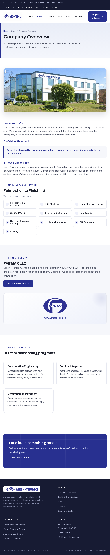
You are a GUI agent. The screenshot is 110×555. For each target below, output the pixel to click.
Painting (12, 231)
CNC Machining (50, 204)
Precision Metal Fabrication (15, 204)
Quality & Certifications (68, 497)
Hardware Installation (53, 222)
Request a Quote (97, 16)
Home (30, 16)
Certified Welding (16, 213)
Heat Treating (84, 213)
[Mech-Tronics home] (12, 16)
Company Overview (67, 492)
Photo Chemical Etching (89, 204)
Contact (79, 16)
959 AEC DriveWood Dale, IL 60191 (67, 526)
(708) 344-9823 (49, 7)
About (41, 16)
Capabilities (55, 16)
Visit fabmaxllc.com (18, 283)
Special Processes (12, 538)
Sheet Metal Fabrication (14, 524)
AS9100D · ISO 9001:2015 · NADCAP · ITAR (20, 7)
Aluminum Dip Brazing (54, 213)
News (68, 16)
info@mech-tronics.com (69, 537)
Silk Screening (85, 222)
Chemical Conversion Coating (18, 222)
